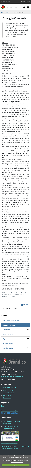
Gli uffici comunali (8, 343)
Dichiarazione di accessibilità (9, 411)
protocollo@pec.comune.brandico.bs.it (12, 377)
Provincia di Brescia (25, 1)
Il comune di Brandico (9, 388)
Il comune (4, 315)
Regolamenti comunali (9, 339)
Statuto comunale (8, 334)
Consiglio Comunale (9, 325)
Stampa (26, 305)
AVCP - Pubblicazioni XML (10, 426)
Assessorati (6, 330)
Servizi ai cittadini (8, 390)
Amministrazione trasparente (11, 421)
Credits (16, 448)
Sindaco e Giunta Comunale (11, 320)
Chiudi (15, 465)
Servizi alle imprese (8, 393)
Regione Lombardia (5, 1)
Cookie (23, 446)
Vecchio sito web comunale (9, 443)
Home (2, 12)
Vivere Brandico (7, 395)
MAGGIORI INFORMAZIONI (17, 462)
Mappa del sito (5, 446)
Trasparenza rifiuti (8, 429)
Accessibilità (9, 448)
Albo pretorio (7, 423)
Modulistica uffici (8, 348)
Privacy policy (15, 446)
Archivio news (7, 398)
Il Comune (7, 12)
